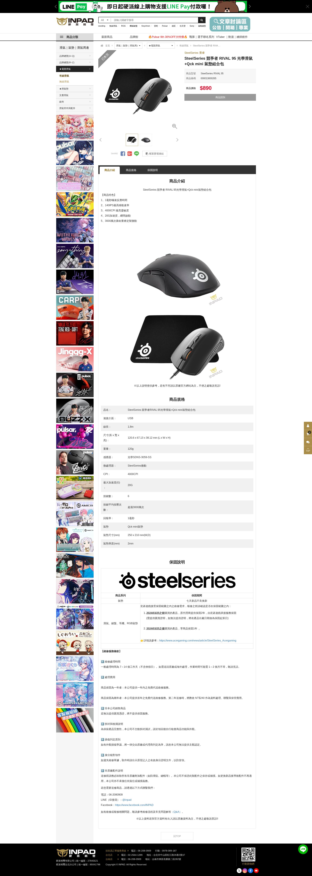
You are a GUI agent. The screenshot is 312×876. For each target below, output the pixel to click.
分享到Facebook (122, 153)
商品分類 (72, 37)
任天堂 (183, 26)
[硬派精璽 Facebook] (250, 870)
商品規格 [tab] (131, 170)
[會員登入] (308, 426)
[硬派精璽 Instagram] (244, 870)
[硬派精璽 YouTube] (256, 870)
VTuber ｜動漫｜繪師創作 (232, 36)
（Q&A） (176, 811)
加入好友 (303, 849)
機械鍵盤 (133, 26)
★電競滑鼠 (65, 69)
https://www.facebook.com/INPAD (134, 805)
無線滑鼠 (113, 26)
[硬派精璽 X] (239, 870)
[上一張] (100, 140)
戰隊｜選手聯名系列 (201, 36)
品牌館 (134, 36)
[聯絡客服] (308, 442)
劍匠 (174, 26)
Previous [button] (57, 6)
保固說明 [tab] (152, 170)
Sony (192, 26)
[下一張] (177, 140)
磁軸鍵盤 (202, 26)
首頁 (107, 45)
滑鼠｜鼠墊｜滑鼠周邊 (74, 47)
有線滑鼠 (64, 75)
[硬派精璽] (75, 22)
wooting (101, 26)
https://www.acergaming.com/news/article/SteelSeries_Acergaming (197, 640)
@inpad (126, 799)
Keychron (146, 26)
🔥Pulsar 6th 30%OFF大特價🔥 (167, 36)
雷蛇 (156, 26)
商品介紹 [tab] (109, 170)
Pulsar (165, 26)
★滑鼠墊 (63, 88)
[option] (152, 6)
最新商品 (106, 36)
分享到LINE (136, 153)
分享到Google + (129, 153)
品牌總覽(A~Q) (67, 56)
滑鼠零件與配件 (67, 108)
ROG (123, 26)
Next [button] (249, 6)
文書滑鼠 (63, 95)
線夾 (61, 101)
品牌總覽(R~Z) (66, 62)
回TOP (177, 836)
